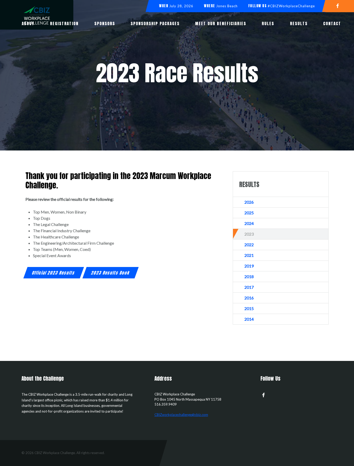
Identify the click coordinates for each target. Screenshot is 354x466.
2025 (249, 212)
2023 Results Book (110, 273)
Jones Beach (227, 6)
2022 (249, 244)
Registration (64, 23)
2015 (249, 308)
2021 (249, 255)
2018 (249, 276)
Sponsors (104, 23)
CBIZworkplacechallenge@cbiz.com (181, 415)
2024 (249, 223)
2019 (249, 265)
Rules (268, 23)
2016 (249, 297)
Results (299, 23)
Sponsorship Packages (155, 23)
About (28, 23)
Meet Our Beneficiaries (220, 23)
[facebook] (340, 6)
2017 (249, 287)
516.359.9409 (165, 404)
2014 (249, 319)
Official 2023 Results (53, 273)
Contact (332, 23)
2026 (249, 202)
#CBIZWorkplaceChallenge (291, 6)
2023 (249, 233)
